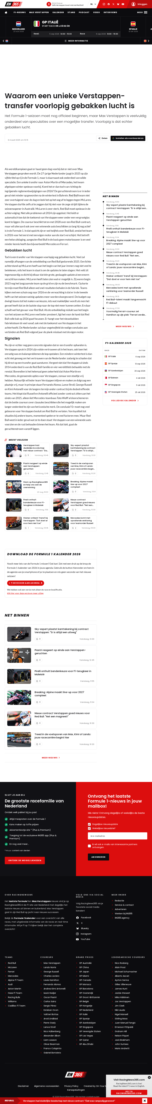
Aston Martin (14, 989)
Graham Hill (121, 1031)
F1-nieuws (20, 12)
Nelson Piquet (122, 1035)
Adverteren (120, 909)
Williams (12, 1001)
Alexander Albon (52, 1035)
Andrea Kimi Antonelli (54, 989)
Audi (10, 984)
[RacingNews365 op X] (113, 4)
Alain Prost (120, 967)
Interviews (110, 12)
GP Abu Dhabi (86, 1044)
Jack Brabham (122, 1040)
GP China (84, 967)
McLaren (12, 967)
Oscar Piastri (50, 997)
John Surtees (121, 1044)
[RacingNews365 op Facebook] (108, 4)
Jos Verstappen (123, 1001)
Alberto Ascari (122, 976)
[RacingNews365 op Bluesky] (118, 4)
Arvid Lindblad (51, 1018)
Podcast (84, 12)
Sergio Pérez (50, 1006)
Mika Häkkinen (122, 997)
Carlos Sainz (50, 1001)
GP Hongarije (85, 1006)
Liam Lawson (50, 1040)
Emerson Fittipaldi (124, 1027)
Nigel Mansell (121, 1014)
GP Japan (84, 971)
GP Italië (83, 1014)
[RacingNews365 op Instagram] (104, 4)
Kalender (58, 12)
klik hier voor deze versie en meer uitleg (25, 593)
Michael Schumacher (126, 971)
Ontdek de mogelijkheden (24, 860)
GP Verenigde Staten (90, 1031)
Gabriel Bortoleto (52, 1053)
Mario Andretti (122, 1048)
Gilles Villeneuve (123, 984)
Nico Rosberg (121, 963)
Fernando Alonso (52, 984)
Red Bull (73, 195)
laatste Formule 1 (19, 901)
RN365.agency (122, 918)
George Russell (51, 971)
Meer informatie (78, 41)
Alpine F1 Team (15, 980)
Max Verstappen (39, 12)
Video (96, 12)
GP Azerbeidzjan (87, 1023)
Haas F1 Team (15, 993)
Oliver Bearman (52, 1044)
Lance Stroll (50, 1027)
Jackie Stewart (122, 993)
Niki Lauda (120, 1010)
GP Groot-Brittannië (89, 997)
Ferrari (11, 971)
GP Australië (85, 963)
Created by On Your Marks (97, 1086)
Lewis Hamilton (51, 980)
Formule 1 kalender (25, 918)
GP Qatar (84, 1040)
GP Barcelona (86, 989)
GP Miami (84, 976)
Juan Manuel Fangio (125, 1023)
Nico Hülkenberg (52, 1031)
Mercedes (66, 182)
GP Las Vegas (86, 1035)
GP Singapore (86, 1027)
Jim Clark (119, 1006)
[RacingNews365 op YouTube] (123, 4)
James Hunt (121, 989)
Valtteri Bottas (51, 1014)
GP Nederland (86, 1010)
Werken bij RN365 (123, 913)
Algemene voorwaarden (46, 1086)
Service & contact (124, 905)
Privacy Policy (71, 1086)
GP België (84, 1001)
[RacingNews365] (14, 4)
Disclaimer (23, 1086)
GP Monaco (85, 984)
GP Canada (85, 980)
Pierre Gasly (50, 1023)
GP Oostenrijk (86, 993)
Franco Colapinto (52, 1048)
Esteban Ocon (51, 1010)
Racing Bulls (14, 997)
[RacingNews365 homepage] (6, 12)
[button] (18, 27)
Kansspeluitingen (76, 1089)
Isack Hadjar (50, 993)
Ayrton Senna (122, 980)
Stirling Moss (121, 1018)
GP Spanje (84, 1018)
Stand (71, 12)
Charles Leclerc (52, 976)
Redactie (119, 900)
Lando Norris (50, 967)
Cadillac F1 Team (16, 1006)
